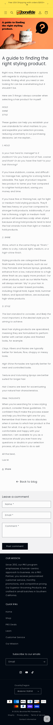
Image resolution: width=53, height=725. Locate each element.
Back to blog (28, 481)
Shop (8, 618)
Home (9, 611)
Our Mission (12, 643)
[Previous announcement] (5, 4)
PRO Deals (11, 624)
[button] (6, 13)
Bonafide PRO (25, 711)
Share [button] (8, 469)
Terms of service (38, 715)
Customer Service (15, 637)
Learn (9, 631)
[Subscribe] (44, 661)
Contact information (27, 719)
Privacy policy (23, 715)
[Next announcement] (48, 4)
